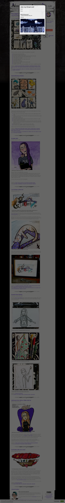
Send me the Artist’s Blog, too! (26, 15)
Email (22, 9)
